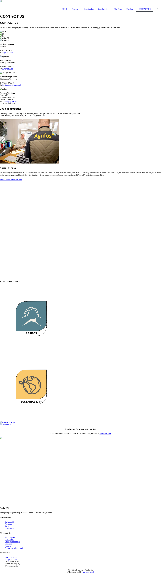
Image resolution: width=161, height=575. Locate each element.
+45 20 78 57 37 (11, 557)
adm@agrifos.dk (10, 101)
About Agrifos (10, 537)
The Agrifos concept (12, 542)
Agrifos (75, 9)
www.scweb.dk (88, 572)
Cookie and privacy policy (14, 548)
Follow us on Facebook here (11, 180)
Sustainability (103, 9)
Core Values (9, 540)
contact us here (105, 434)
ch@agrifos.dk (7, 52)
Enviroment (9, 524)
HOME (64, 9)
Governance (9, 528)
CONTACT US (145, 9)
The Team (118, 9)
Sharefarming (89, 9)
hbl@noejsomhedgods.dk (11, 85)
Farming (129, 9)
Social (7, 526)
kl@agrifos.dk (7, 69)
